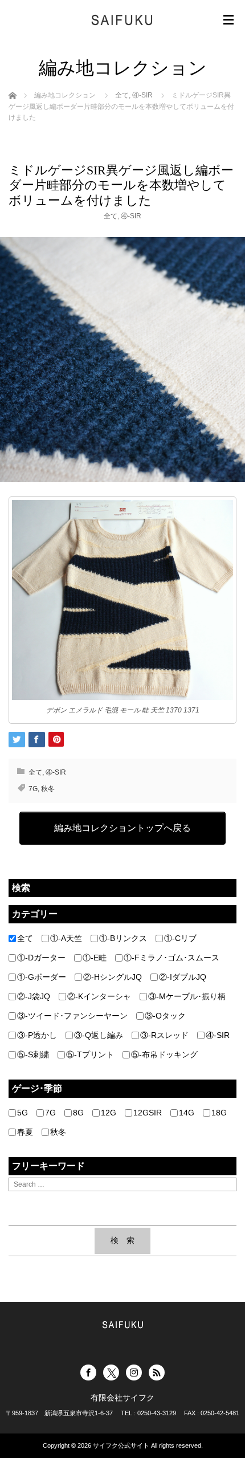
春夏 (25, 1132)
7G (33, 789)
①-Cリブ (180, 938)
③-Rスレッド (164, 1035)
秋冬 (48, 789)
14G (186, 1112)
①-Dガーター (41, 957)
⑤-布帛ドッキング (164, 1054)
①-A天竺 (66, 938)
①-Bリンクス (123, 938)
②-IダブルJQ (182, 976)
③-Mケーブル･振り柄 (187, 996)
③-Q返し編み (98, 1035)
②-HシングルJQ (112, 976)
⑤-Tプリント (90, 1054)
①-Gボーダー (41, 976)
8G (78, 1112)
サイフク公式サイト (121, 1445)
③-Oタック (165, 1015)
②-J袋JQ (33, 996)
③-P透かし (37, 1035)
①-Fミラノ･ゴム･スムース (171, 957)
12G (108, 1112)
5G (22, 1112)
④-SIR (131, 216)
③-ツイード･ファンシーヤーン (72, 1015)
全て (110, 216)
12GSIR (147, 1112)
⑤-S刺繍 (33, 1054)
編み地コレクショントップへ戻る (122, 828)
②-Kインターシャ (99, 996)
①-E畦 (95, 957)
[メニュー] (228, 20)
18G (219, 1112)
